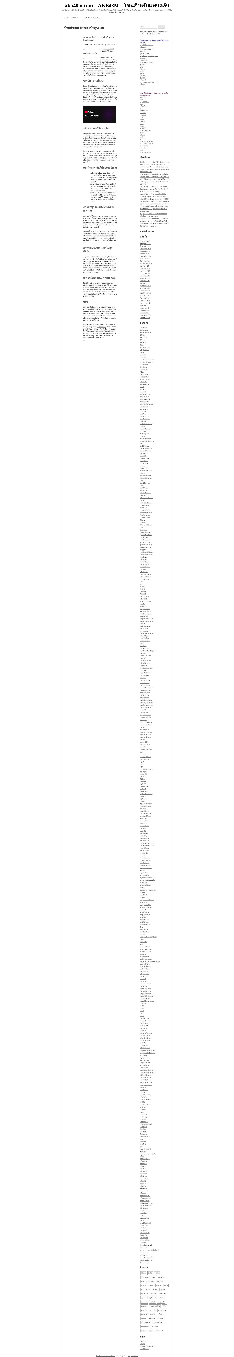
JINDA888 (143, 115)
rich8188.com (144, 848)
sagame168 (143, 873)
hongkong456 (144, 564)
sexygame (143, 902)
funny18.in (143, 530)
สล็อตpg (143, 1183)
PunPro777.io (144, 826)
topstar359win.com (146, 996)
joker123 (142, 51)
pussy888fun (144, 833)
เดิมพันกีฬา (144, 1235)
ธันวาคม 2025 (145, 261)
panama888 (144, 742)
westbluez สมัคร (155, 1306)
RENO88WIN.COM (147, 843)
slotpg (142, 126)
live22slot (143, 646)
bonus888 (143, 456)
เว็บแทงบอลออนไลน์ (147, 1257)
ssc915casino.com (146, 959)
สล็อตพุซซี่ (143, 1188)
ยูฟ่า (141, 1146)
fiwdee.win (143, 508)
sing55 (150, 1298)
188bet (142, 340)
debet (142, 480)
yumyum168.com (146, 1085)
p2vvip (142, 739)
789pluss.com (144, 350)
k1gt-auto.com (145, 609)
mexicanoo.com (145, 690)
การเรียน (143, 1097)
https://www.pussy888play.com (149, 56)
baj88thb (143, 414)
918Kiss (142, 357)
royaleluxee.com (145, 858)
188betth (143, 342)
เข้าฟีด (142, 1344)
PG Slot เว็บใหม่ (145, 757)
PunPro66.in (144, 821)
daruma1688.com (146, 478)
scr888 (142, 887)
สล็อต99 (143, 1181)
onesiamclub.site (145, 735)
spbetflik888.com (146, 947)
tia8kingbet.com (145, 991)
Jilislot (142, 587)
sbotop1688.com (145, 885)
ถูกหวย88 (143, 1114)
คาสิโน (142, 1102)
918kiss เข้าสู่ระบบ (146, 362)
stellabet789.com (145, 966)
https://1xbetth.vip (145, 130)
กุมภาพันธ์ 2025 (145, 286)
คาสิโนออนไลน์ (145, 1104)
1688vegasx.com (145, 332)
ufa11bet (143, 1003)
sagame (142, 870)
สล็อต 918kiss (145, 1159)
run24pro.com (144, 863)
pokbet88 (143, 809)
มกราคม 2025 (145, 288)
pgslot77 (142, 64)
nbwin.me (143, 720)
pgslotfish (143, 799)
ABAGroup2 (144, 374)
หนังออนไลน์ (144, 1218)
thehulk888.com (145, 989)
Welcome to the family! (92, 18)
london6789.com (145, 656)
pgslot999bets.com (146, 794)
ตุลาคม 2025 (144, 266)
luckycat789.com (145, 661)
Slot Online (144, 929)
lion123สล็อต (144, 638)
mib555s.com (144, 698)
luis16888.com (145, 663)
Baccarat (143, 411)
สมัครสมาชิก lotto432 (147, 1154)
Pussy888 (143, 831)
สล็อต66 (142, 84)
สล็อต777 (143, 1171)
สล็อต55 (143, 1166)
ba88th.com (144, 406)
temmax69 (143, 981)
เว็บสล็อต (143, 1248)
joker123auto (144, 596)
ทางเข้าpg (143, 1117)
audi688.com (144, 402)
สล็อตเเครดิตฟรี (146, 1206)
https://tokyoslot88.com (146, 143)
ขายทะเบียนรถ (145, 1100)
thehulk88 (143, 986)
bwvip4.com (144, 461)
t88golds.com (144, 971)
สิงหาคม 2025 (145, 271)
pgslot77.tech (144, 786)
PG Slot (142, 754)
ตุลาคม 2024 (144, 296)
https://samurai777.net (146, 141)
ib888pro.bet (144, 572)
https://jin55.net (144, 102)
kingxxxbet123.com (146, 621)
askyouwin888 (145, 399)
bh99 (141, 443)
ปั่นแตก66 (143, 1132)
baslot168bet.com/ (146, 424)
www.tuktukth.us (145, 1077)
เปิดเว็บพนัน (144, 1238)
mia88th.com (144, 695)
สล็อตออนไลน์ (145, 1196)
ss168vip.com (144, 957)
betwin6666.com (145, 439)
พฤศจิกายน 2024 (146, 293)
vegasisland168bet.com (147, 1050)
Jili (141, 584)
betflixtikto (143, 431)
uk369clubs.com (145, 1040)
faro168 (142, 495)
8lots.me (143, 355)
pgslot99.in (143, 791)
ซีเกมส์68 (143, 1109)
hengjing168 (144, 557)
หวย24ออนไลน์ (145, 1223)
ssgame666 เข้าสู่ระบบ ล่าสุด (150, 961)
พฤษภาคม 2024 (145, 308)
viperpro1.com (145, 1058)
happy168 (143, 550)
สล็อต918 (143, 1176)
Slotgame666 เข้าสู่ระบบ (148, 937)
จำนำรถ (143, 1107)
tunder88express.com (147, 1001)
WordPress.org (145, 1349)
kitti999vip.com (145, 626)
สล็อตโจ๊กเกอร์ (145, 1211)
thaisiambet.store (145, 984)
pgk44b (142, 776)
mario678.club (145, 680)
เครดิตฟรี (143, 1230)
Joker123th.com (145, 601)
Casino (142, 466)
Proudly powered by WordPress (105, 1356)
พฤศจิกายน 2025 (146, 263)
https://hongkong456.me (147, 82)
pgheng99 (143, 772)
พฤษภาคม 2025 (145, 278)
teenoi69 (143, 979)
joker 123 (143, 139)
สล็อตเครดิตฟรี (145, 1198)
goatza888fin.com (146, 545)
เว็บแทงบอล (144, 1255)
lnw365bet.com (145, 648)
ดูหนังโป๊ (142, 128)
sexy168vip (144, 895)
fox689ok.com (145, 515)
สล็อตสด (143, 1193)
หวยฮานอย (144, 1225)
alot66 (142, 387)
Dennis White (111, 44)
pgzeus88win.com (146, 804)
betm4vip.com (145, 434)
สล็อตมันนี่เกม (145, 1191)
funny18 (143, 527)
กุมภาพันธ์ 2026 (145, 256)
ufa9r (142, 1013)
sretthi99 (143, 954)
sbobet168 (143, 883)
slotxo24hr (143, 942)
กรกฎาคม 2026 (145, 244)
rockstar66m (144, 853)
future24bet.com (145, 532)
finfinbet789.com (145, 503)
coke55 (142, 473)
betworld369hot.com (147, 441)
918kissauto (144, 365)
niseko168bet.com (146, 722)
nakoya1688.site (145, 717)
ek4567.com (144, 488)
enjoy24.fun (144, 490)
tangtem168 (144, 976)
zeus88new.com (145, 1095)
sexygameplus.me (146, 907)
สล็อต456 (143, 1164)
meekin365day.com (146, 688)
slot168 (142, 99)
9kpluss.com (144, 369)
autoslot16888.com (146, 404)
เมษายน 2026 (145, 251)
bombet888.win (145, 451)
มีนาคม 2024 (144, 313)
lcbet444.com (144, 636)
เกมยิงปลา (143, 1228)
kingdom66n (144, 616)
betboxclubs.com (145, 429)
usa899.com (144, 1043)
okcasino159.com (146, 732)
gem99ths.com (145, 540)
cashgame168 (144, 463)
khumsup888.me (145, 611)
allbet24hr (143, 382)
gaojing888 (143, 537)
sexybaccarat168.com (147, 900)
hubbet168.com (145, 567)
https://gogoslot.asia (145, 152)
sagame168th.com (146, 878)
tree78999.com (145, 998)
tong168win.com (145, 993)
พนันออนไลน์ (144, 1137)
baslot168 (143, 421)
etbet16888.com (145, 493)
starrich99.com (145, 964)
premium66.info (145, 813)
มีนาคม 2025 (144, 283)
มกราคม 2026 (145, 259)
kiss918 (142, 624)
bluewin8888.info (146, 448)
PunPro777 (143, 823)
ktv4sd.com (144, 628)
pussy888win (144, 838)
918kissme (143, 367)
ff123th (142, 500)
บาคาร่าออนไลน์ (146, 1124)
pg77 (141, 764)
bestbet (142, 426)
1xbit (141, 345)
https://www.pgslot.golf (147, 62)
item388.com (144, 579)
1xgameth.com (145, 347)
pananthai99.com (145, 744)
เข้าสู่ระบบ (143, 1341)
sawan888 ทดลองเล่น (147, 880)
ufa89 (142, 1011)
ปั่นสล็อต (143, 1129)
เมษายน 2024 (145, 310)
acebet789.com (145, 377)
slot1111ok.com (145, 932)
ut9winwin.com (145, 1048)
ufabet (142, 1016)
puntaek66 (143, 828)
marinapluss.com (145, 675)
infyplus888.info (145, 577)
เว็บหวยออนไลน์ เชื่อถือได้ (149, 1250)
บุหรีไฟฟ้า (143, 1127)
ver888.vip (143, 1055)
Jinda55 (142, 589)
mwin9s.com (144, 712)
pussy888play (144, 836)
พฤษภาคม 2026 (145, 249)
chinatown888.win (146, 471)
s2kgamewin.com (146, 868)
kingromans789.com (147, 619)
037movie (143, 328)
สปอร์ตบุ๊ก (143, 1151)
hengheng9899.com (146, 552)
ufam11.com (144, 1026)
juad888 (142, 604)
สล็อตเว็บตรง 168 (146, 1203)
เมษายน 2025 (145, 281)
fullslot (142, 520)
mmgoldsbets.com (146, 700)
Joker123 (143, 594)
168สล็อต (143, 337)
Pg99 (141, 767)
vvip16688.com (145, 1063)
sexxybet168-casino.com (148, 890)
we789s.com (144, 1067)
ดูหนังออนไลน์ (144, 53)
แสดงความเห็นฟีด (146, 1346)
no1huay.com (144, 730)
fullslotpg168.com (146, 525)
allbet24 (142, 135)
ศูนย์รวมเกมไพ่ (145, 1149)
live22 (142, 71)
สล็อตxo (143, 1186)
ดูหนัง (142, 73)
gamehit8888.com (146, 535)
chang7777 (143, 468)
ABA (142, 372)
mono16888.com (145, 707)
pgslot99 (143, 789)
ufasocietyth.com (145, 1035)
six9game (143, 917)
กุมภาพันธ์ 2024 (145, 315)
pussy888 (143, 58)
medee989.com (145, 685)
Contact (75, 18)
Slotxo (142, 939)
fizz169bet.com (145, 510)
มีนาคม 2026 (144, 254)
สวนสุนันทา (144, 1213)
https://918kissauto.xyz (146, 45)
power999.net (144, 811)
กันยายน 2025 (145, 268)
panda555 (143, 747)
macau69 (143, 670)
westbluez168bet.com (147, 1070)
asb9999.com (144, 397)
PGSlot (142, 779)
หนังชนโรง (143, 47)
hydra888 (143, 569)
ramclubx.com (145, 841)
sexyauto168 (144, 897)
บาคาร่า (142, 121)
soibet (142, 944)
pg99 (141, 67)
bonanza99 (143, 453)
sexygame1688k (145, 905)
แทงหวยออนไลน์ (146, 1260)
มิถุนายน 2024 (145, 305)
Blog (66, 18)
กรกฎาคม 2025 (145, 273)
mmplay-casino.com (146, 702)
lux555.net (143, 665)
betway (142, 436)
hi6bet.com (143, 559)
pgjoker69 (143, 774)
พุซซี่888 (142, 119)
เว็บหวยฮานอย (145, 1252)
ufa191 (142, 1006)
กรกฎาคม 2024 (145, 303)
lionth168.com (88, 44)
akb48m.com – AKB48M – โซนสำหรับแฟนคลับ (117, 5)
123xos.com (144, 330)
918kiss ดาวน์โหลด (147, 360)
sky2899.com (144, 922)
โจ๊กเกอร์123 (144, 1262)
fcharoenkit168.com (146, 498)
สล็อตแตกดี (144, 1208)
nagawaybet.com (145, 715)
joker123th (143, 599)
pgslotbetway (144, 146)
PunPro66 (143, 818)
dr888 (142, 485)
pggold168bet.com (146, 769)
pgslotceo (143, 796)
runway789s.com (145, 865)
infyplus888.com (145, 574)
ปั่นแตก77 (143, 1134)
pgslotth (142, 801)
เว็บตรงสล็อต (144, 1240)
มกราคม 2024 (145, 318)
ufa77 (142, 1008)
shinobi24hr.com (145, 910)
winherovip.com (145, 1075)
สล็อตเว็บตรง (144, 106)
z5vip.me (143, 1087)
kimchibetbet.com (146, 614)
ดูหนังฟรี (143, 75)
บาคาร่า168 (143, 60)
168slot (142, 335)
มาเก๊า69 (143, 1144)
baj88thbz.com (145, 416)
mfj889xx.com (145, 693)
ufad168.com (144, 1018)
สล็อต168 (143, 80)
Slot (141, 927)
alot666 (142, 389)
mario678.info (144, 683)
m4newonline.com (146, 668)
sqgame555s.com (145, 952)
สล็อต (142, 1156)
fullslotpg (142, 69)
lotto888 (143, 658)
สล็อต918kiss (144, 1178)
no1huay (143, 727)
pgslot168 (143, 781)
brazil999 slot (144, 458)
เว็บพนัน (143, 1243)
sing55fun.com (145, 912)
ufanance (143, 1030)
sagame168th (144, 875)
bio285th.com (144, 446)
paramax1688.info (146, 749)
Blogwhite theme (133, 1356)
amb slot (143, 392)
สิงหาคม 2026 (145, 241)
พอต (141, 1139)
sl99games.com (145, 924)
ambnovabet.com (145, 394)
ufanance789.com (146, 1033)
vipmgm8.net (144, 1060)
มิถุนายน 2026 (145, 246)
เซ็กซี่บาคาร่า (145, 1233)
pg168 (142, 762)
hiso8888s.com (145, 562)
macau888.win (145, 673)
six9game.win (144, 920)
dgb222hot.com (145, 483)
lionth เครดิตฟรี (109, 49)
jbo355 (142, 582)
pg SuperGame (145, 759)
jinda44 (142, 108)
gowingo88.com (145, 547)
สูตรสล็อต (143, 1215)
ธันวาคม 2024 (145, 291)
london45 (143, 653)
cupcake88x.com (145, 476)
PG (141, 752)
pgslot (142, 117)
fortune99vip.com (146, 513)
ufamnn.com (144, 1028)
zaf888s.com (144, 1090)
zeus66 (142, 1092)
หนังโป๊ (142, 1220)
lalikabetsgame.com (146, 633)
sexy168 (143, 892)
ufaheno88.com (145, 1021)
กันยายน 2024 (145, 298)
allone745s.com (145, 384)
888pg (142, 352)
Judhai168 (143, 606)
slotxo (142, 124)
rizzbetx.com (144, 850)
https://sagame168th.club (147, 49)
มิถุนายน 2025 (145, 276)
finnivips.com (144, 505)
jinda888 (143, 591)
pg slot (142, 137)
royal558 (143, 855)
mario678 (143, 678)
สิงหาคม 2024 (145, 300)
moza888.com (144, 710)
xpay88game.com (146, 1082)
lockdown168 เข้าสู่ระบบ (148, 651)
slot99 (142, 104)
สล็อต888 (143, 113)
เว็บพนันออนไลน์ (146, 1245)
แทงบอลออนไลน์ (146, 1331)
